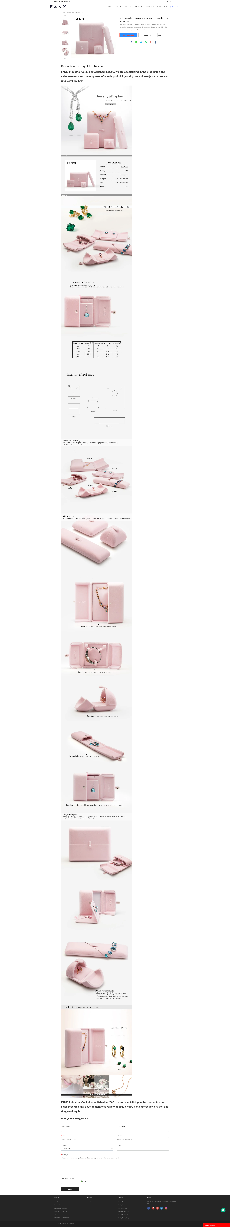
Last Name (121, 1126)
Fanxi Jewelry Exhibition (60, 1208)
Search (156, 1)
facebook (131, 42)
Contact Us (150, 6)
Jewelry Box (70, 12)
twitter (141, 42)
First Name (65, 1126)
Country (64, 1145)
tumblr (155, 42)
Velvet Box (79, 12)
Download (138, 6)
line (136, 42)
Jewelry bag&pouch (123, 1208)
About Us (118, 6)
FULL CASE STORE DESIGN (62, 1218)
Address (119, 1136)
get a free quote (128, 35)
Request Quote (176, 6)
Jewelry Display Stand (123, 1211)
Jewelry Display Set (123, 1214)
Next (65, 58)
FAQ (55, 1214)
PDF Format (159, 35)
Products (128, 6)
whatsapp (145, 42)
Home (109, 6)
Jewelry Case (121, 1205)
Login (170, 1)
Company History (58, 1205)
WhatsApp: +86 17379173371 (62, 1)
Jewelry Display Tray (123, 1218)
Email (63, 1136)
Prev (65, 15)
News (166, 6)
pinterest (150, 42)
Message (64, 1155)
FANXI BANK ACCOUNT (61, 1211)
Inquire (87, 1205)
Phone (119, 1145)
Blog (159, 6)
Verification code (67, 1178)
